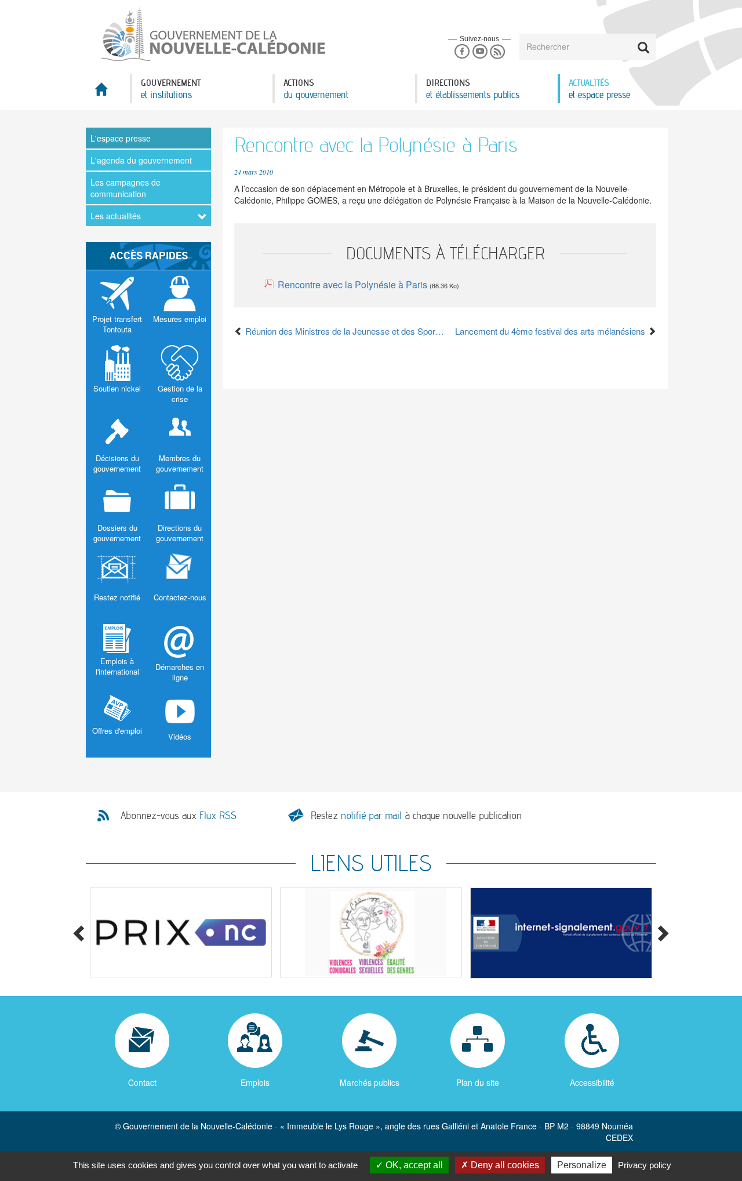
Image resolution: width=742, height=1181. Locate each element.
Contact (142, 1082)
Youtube (480, 52)
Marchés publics (369, 1082)
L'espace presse (120, 138)
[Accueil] (212, 34)
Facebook (462, 52)
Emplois (255, 1082)
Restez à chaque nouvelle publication (416, 815)
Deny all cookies (503, 1165)
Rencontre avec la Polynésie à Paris (352, 284)
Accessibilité (592, 1082)
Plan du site (477, 1082)
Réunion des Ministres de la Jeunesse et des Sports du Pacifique (344, 331)
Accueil (108, 92)
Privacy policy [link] (644, 1165)
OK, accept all (413, 1165)
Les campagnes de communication (125, 188)
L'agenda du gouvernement (141, 160)
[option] (181, 932)
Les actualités (115, 216)
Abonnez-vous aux (179, 815)
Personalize (581, 1165)
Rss (497, 52)
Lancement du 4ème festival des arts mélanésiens (551, 331)
